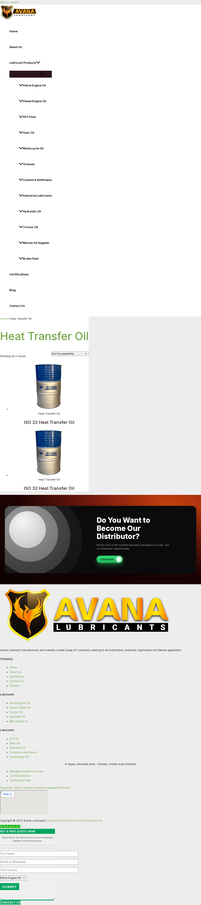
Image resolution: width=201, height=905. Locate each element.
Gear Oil (28, 132)
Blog (12, 290)
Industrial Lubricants (37, 195)
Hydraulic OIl (32, 211)
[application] (38, 63)
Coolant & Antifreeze (37, 180)
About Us (15, 47)
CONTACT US (10, 902)
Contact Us (17, 305)
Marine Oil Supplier (36, 243)
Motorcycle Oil (33, 148)
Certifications (19, 274)
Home (13, 31)
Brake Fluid (30, 258)
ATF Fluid (29, 117)
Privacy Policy (56, 820)
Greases (29, 164)
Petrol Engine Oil (34, 85)
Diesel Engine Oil (34, 101)
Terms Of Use (76, 820)
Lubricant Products (22, 62)
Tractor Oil (30, 227)
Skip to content (9, 2)
